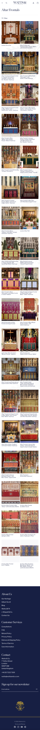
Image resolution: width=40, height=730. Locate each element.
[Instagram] (18, 727)
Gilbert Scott (6, 602)
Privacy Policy (7, 637)
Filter (5, 18)
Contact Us (6, 615)
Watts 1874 (6, 609)
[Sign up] (36, 689)
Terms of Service (8, 643)
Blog (3, 605)
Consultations (7, 627)
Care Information (8, 647)
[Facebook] (15, 727)
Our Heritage (6, 599)
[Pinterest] (25, 727)
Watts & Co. (22, 721)
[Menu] (2, 3)
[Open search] (6, 3)
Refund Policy (6, 633)
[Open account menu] (33, 3)
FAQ (3, 630)
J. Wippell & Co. (7, 612)
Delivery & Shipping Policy (11, 640)
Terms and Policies (20, 724)
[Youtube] (22, 727)
